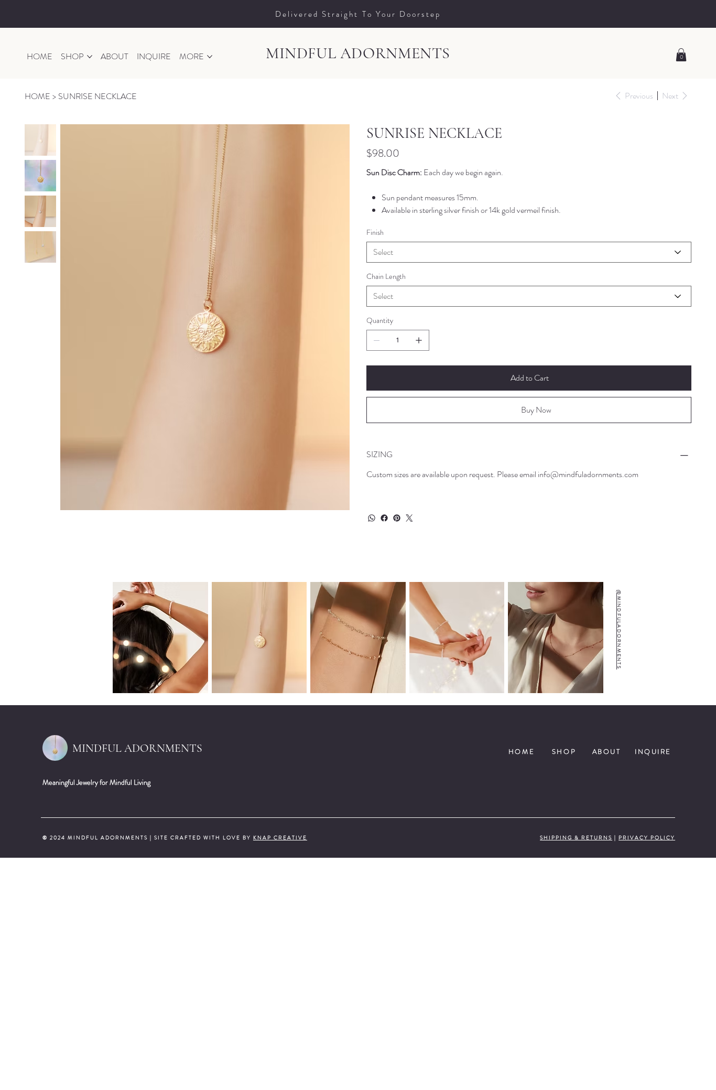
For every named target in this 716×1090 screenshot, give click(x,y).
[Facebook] (384, 518)
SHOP (564, 752)
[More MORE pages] (209, 56)
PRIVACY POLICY (647, 837)
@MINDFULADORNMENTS (619, 630)
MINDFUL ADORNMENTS (358, 53)
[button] (681, 54)
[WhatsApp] (371, 518)
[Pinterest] (397, 518)
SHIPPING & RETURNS (576, 837)
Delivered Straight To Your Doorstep (358, 14)
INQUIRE (653, 752)
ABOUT (606, 752)
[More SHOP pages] (89, 56)
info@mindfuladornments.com (588, 474)
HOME (521, 752)
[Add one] (418, 340)
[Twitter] (409, 518)
